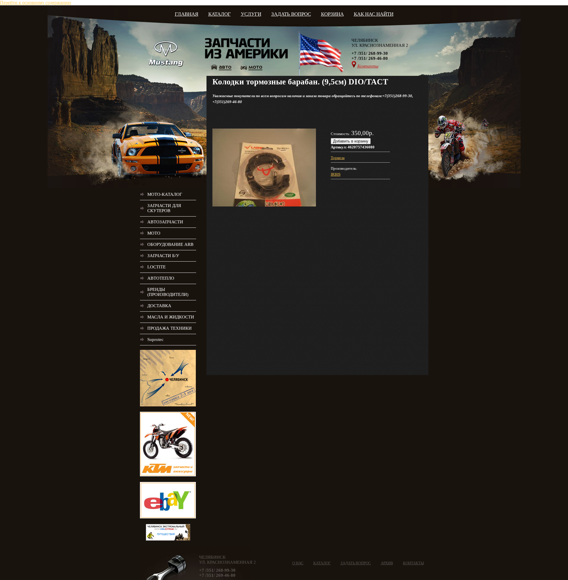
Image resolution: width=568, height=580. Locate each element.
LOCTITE (156, 267)
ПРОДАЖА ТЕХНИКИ (169, 328)
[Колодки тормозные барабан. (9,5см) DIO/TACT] (264, 205)
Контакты (367, 66)
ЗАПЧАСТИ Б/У (163, 255)
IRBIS (336, 174)
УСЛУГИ (251, 14)
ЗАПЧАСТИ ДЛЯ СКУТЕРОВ (164, 208)
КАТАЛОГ (219, 14)
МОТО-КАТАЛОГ (164, 194)
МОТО (153, 233)
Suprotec (155, 339)
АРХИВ (387, 563)
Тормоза (338, 158)
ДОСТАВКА (159, 305)
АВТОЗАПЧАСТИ (165, 221)
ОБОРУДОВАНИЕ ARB (170, 244)
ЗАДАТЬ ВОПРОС (291, 14)
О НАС (298, 563)
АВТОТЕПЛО (160, 278)
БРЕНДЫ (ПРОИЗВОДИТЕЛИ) (167, 292)
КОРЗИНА (332, 14)
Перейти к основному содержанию (35, 2)
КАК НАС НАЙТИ (373, 14)
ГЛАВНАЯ (186, 14)
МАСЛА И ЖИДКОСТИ (170, 317)
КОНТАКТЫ (413, 563)
